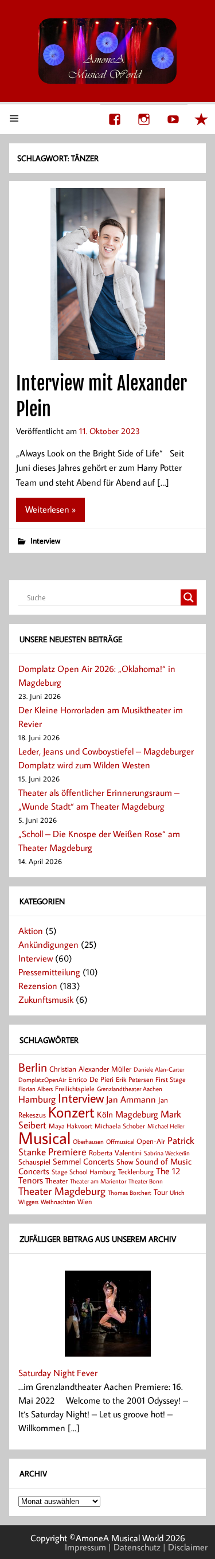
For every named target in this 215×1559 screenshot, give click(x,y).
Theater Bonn (145, 1181)
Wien (84, 1201)
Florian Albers (35, 1088)
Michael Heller (165, 1126)
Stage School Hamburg (84, 1171)
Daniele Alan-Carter (159, 1069)
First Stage (170, 1079)
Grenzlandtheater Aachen (129, 1089)
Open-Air (150, 1141)
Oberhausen (88, 1141)
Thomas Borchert (129, 1192)
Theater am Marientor (98, 1181)
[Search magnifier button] (189, 597)
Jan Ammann (131, 1099)
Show (124, 1161)
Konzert (71, 1112)
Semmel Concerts (83, 1161)
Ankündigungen (48, 944)
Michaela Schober (120, 1126)
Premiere (67, 1151)
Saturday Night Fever (57, 1372)
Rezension (37, 985)
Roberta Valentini (115, 1152)
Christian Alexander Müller (90, 1068)
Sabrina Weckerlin (167, 1153)
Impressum (85, 1547)
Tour (160, 1191)
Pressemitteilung (49, 972)
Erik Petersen (134, 1079)
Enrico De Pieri (91, 1079)
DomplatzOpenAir (42, 1080)
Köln (105, 1114)
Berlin (32, 1067)
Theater (56, 1180)
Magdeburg (136, 1114)
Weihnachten (58, 1201)
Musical (44, 1137)
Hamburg (37, 1099)
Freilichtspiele (75, 1088)
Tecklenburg (136, 1171)
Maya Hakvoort (70, 1126)
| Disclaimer (185, 1547)
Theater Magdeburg (61, 1190)
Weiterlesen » (50, 509)
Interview (45, 540)
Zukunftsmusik (45, 999)
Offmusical (120, 1142)
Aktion (30, 930)
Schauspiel (34, 1161)
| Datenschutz (134, 1547)
